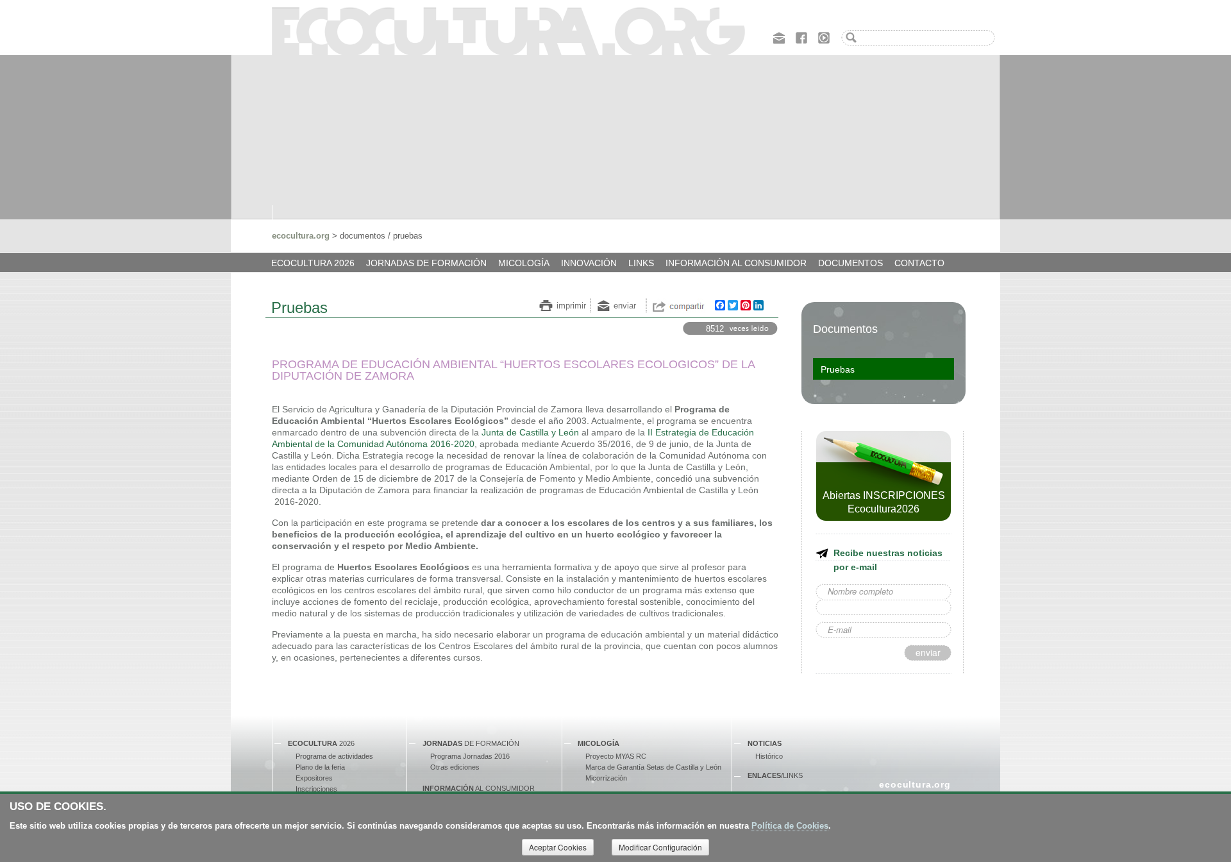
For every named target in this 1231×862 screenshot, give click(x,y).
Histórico (769, 756)
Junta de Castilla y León (530, 432)
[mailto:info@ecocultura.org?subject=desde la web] (779, 36)
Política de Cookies (789, 826)
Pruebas (838, 369)
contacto (919, 263)
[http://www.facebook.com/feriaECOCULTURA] (801, 36)
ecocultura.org (301, 236)
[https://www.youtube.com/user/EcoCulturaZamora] (824, 36)
